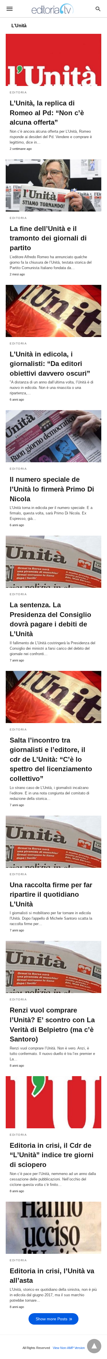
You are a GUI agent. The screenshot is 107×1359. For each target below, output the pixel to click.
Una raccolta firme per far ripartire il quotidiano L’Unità (51, 894)
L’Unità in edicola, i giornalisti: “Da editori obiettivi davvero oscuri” (50, 363)
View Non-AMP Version (69, 1348)
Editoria (18, 92)
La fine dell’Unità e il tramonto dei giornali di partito (48, 238)
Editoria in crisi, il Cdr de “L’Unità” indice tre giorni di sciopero (52, 1154)
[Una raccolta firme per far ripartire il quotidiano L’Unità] (53, 842)
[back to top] (94, 1346)
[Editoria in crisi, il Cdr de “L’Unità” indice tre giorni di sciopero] (53, 1102)
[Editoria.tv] (53, 8)
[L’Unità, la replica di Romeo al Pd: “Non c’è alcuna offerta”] (53, 60)
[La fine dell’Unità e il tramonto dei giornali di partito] (53, 185)
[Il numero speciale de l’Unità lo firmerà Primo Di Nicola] (53, 436)
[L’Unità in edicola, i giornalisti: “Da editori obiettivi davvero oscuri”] (53, 311)
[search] (98, 8)
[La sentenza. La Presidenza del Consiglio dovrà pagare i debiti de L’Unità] (53, 562)
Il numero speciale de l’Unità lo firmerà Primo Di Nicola (52, 488)
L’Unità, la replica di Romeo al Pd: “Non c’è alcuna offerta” (47, 112)
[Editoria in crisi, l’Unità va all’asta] (53, 1228)
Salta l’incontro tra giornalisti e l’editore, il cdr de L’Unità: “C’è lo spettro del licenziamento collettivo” (51, 759)
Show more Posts (51, 1319)
